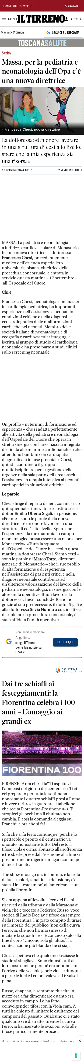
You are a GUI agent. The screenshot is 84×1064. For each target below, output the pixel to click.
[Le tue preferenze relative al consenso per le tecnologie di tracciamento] (75, 1055)
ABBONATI (72, 6)
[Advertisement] (37, 209)
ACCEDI (76, 19)
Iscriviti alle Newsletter (18, 6)
